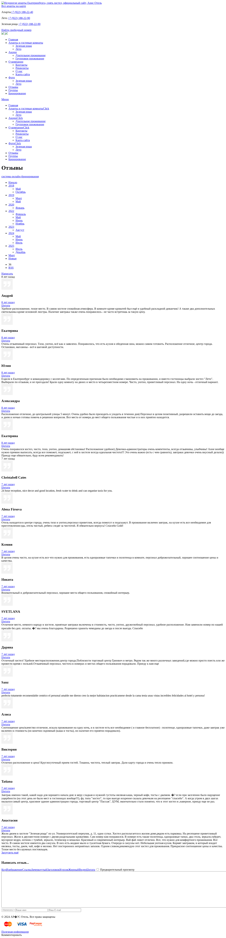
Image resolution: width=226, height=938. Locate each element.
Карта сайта (23, 74)
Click (46, 108)
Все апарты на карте (13, 6)
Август (20, 229)
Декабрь (20, 252)
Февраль (21, 214)
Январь (20, 207)
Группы (13, 90)
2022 (11, 210)
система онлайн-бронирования (20, 176)
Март (19, 198)
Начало (12, 182)
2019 (11, 195)
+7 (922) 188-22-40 (22, 12)
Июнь (19, 220)
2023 (11, 226)
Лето (18, 49)
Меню (5, 99)
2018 (11, 185)
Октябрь (21, 191)
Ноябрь (20, 223)
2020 (11, 204)
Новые (12, 258)
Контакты (21, 64)
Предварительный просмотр (116, 869)
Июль (19, 242)
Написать (7, 273)
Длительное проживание (31, 55)
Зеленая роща (24, 45)
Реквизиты (22, 68)
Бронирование (17, 93)
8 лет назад (8, 302)
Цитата (5, 305)
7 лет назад (8, 484)
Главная (13, 39)
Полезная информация (15, 931)
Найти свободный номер (16, 30)
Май (18, 188)
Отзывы (13, 87)
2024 (11, 233)
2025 (11, 245)
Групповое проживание (30, 58)
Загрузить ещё (10, 852)
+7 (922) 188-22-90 (19, 18)
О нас (19, 71)
